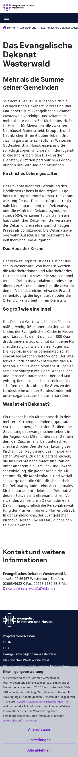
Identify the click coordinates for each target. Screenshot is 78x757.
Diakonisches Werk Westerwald (26, 660)
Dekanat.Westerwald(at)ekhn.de (29, 588)
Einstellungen (39, 740)
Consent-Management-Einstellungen (40, 701)
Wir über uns (28, 27)
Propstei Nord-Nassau (19, 636)
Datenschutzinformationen (20, 720)
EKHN (7, 642)
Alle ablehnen (39, 750)
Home (11, 27)
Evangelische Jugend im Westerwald (29, 654)
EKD (6, 648)
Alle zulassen (39, 729)
